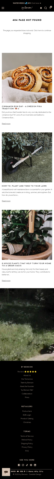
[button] (41, 8)
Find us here (27, 411)
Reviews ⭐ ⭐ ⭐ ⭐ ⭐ (27, 371)
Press (27, 397)
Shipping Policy (27, 443)
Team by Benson (27, 382)
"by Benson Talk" (27, 390)
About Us (27, 375)
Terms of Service (27, 436)
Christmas (27, 422)
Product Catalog (27, 418)
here (40, 30)
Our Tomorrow (27, 379)
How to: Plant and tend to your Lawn (24, 186)
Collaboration (27, 393)
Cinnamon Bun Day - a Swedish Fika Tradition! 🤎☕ (22, 107)
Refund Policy (27, 439)
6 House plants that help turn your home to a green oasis (26, 264)
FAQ (27, 451)
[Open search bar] (45, 8)
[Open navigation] (3, 8)
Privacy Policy (27, 447)
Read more (6, 123)
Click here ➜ (36, 3)
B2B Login (27, 415)
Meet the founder (27, 386)
